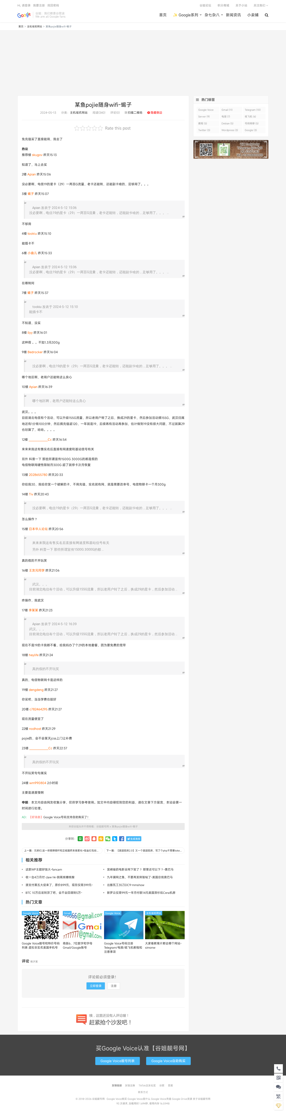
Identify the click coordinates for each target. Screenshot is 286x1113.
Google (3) (251, 130)
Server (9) (204, 116)
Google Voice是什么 (139, 1098)
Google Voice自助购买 (168, 1061)
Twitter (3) (204, 130)
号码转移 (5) (252, 123)
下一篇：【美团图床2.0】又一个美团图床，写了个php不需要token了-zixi (145, 850)
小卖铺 (253, 14)
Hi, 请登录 (24, 5)
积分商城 (223, 5)
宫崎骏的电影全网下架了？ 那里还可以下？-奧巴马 (140, 869)
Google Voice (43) (206, 110)
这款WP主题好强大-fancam (44, 869)
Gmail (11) (227, 109)
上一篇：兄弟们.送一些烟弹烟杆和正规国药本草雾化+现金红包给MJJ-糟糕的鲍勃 (63, 850)
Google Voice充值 (161, 1098)
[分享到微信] (107, 838)
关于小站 (241, 5)
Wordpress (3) (230, 130)
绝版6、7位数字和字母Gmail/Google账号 (77, 945)
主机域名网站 (34, 26)
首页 (163, 14)
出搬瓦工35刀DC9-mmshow (125, 885)
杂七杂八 (212, 14)
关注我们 (260, 5)
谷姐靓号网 (24, 15)
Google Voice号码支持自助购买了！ (66, 817)
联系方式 (143, 1092)
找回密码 (53, 5)
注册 (114, 986)
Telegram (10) (253, 109)
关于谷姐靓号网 (201, 1098)
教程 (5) (202, 123)
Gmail (67, 913)
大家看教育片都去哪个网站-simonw (163, 945)
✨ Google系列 (185, 14)
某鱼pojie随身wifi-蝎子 (103, 104)
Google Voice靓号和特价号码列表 (41, 945)
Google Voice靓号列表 (117, 1061)
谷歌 (161, 1085)
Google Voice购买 (117, 1098)
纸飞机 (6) (250, 116)
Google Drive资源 (182, 1098)
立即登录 (96, 986)
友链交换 (130, 1085)
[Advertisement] (143, 63)
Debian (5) (227, 123)
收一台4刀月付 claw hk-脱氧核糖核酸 (50, 877)
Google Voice (30, 913)
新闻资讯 (233, 14)
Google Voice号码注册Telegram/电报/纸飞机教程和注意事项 (123, 947)
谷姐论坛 (205, 5)
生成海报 (135, 838)
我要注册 (39, 5)
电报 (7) (226, 116)
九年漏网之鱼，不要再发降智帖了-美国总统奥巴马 (140, 877)
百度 (170, 1085)
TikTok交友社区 (147, 1085)
